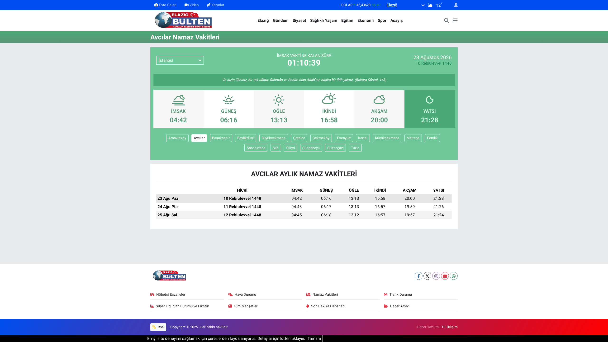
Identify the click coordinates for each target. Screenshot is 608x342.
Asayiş (396, 20)
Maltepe (413, 138)
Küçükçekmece (387, 138)
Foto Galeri (167, 5)
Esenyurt (344, 138)
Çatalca (299, 138)
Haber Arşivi (399, 306)
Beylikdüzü (245, 138)
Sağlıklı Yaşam (323, 20)
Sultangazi (335, 148)
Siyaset (299, 20)
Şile (276, 148)
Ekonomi (365, 20)
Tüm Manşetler (245, 306)
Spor (382, 20)
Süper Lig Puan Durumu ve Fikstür (182, 306)
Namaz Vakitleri (325, 294)
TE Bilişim (450, 327)
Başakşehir (221, 138)
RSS (160, 327)
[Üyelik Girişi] (454, 5)
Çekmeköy (321, 138)
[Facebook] (419, 276)
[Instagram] (436, 276)
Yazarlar (218, 5)
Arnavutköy (177, 138)
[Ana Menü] (455, 21)
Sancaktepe (256, 148)
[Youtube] (445, 276)
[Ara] (446, 21)
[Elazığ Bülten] (184, 20)
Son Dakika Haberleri (328, 306)
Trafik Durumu (401, 294)
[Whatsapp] (454, 276)
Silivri (290, 148)
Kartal (362, 138)
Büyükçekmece (273, 138)
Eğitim (347, 20)
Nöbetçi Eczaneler (170, 294)
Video (194, 5)
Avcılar (199, 138)
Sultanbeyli (311, 148)
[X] (427, 276)
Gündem (281, 20)
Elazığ (263, 20)
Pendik (432, 138)
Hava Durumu (245, 294)
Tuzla (355, 148)
